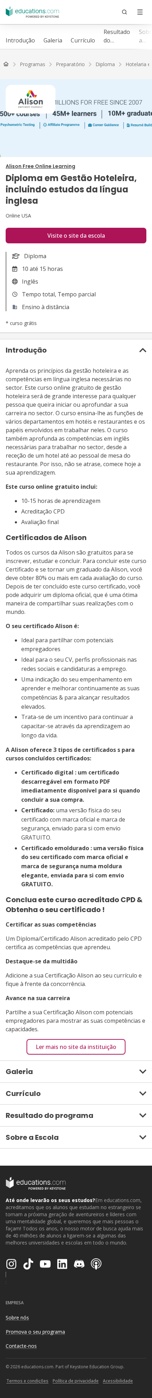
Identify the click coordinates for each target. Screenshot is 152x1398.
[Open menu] (140, 12)
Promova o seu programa (35, 1331)
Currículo (83, 40)
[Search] (124, 12)
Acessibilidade (118, 1381)
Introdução (20, 40)
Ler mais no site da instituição (76, 1047)
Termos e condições (27, 1381)
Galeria (52, 40)
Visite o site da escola (76, 235)
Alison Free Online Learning (40, 166)
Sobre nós (17, 1317)
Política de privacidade (76, 1381)
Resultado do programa (117, 36)
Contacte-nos (21, 1345)
